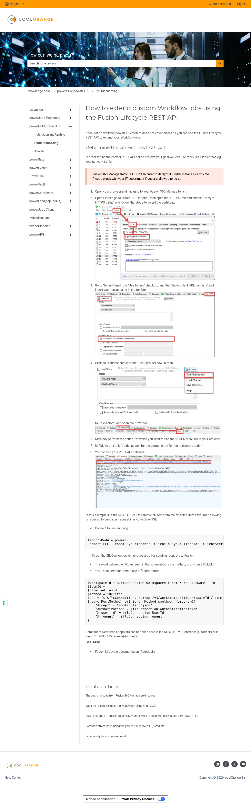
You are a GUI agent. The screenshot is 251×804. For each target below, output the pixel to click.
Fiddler (205, 157)
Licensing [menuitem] (36, 109)
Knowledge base (39, 91)
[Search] (220, 63)
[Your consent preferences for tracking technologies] (3, 603)
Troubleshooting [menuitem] (46, 143)
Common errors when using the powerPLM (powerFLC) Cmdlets (124, 726)
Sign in (241, 4)
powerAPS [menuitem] (36, 234)
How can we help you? (50, 55)
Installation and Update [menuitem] (49, 134)
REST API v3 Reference (180, 632)
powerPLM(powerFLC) (72, 91)
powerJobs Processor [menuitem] (44, 118)
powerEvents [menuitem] (38, 168)
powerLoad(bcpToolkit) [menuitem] (45, 201)
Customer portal (220, 4)
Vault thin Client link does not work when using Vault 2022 (120, 705)
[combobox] (121, 63)
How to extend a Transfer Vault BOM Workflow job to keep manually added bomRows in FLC (141, 715)
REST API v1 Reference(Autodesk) (114, 636)
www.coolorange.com (227, 20)
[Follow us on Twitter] (234, 764)
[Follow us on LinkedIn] (217, 764)
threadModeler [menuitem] (39, 226)
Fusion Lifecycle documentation (117, 651)
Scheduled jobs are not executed (105, 736)
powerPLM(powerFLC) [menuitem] (45, 126)
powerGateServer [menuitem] (41, 193)
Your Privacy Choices (138, 799)
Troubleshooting (106, 91)
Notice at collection (100, 799)
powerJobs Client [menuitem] (41, 209)
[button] (70, 110)
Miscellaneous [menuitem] (39, 218)
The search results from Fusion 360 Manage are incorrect (120, 695)
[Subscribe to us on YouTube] (243, 764)
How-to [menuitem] (39, 151)
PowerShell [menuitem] (37, 176)
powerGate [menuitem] (36, 159)
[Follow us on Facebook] (226, 764)
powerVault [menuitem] (37, 184)
